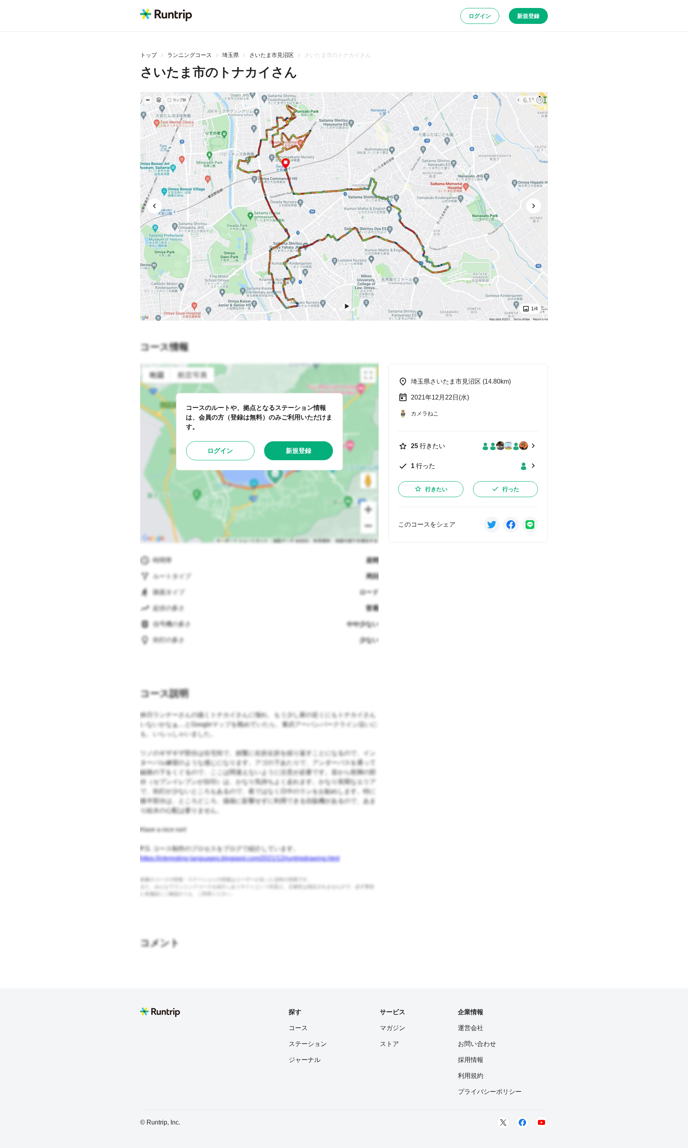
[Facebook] (522, 1122)
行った (510, 489)
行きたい (436, 489)
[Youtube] (541, 1122)
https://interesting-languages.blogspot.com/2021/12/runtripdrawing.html (240, 858)
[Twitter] (503, 1122)
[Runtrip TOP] (166, 15)
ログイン (480, 16)
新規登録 (528, 16)
